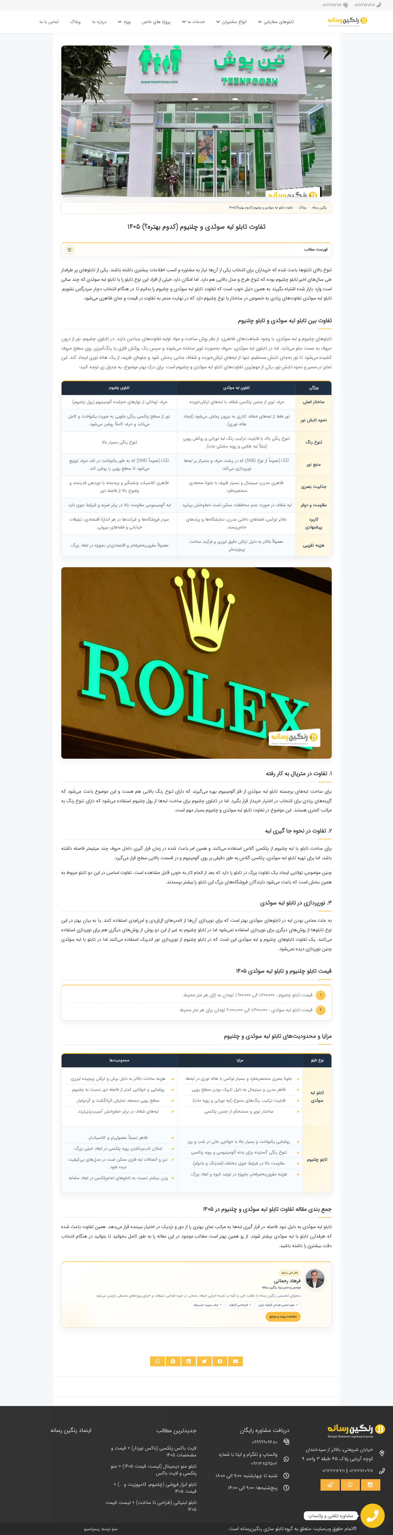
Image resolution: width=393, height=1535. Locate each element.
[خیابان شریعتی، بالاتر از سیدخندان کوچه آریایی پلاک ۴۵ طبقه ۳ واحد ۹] (379, 1454)
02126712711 (333, 1471)
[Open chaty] (372, 1516)
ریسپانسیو (92, 1529)
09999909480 (264, 1442)
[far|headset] (283, 1442)
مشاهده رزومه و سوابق (283, 1316)
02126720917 (361, 1471)
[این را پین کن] (173, 1361)
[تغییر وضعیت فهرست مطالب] (69, 249)
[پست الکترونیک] (235, 1361)
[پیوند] (347, 22)
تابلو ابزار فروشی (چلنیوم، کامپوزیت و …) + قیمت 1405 (155, 1488)
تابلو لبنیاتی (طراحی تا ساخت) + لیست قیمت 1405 (151, 1506)
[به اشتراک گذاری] (220, 1361)
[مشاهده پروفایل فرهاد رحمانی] (315, 1278)
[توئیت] (204, 1361)
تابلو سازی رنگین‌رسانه (261, 1529)
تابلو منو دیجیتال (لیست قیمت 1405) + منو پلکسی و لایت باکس (154, 1469)
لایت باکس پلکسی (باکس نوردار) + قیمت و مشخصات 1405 (154, 1451)
